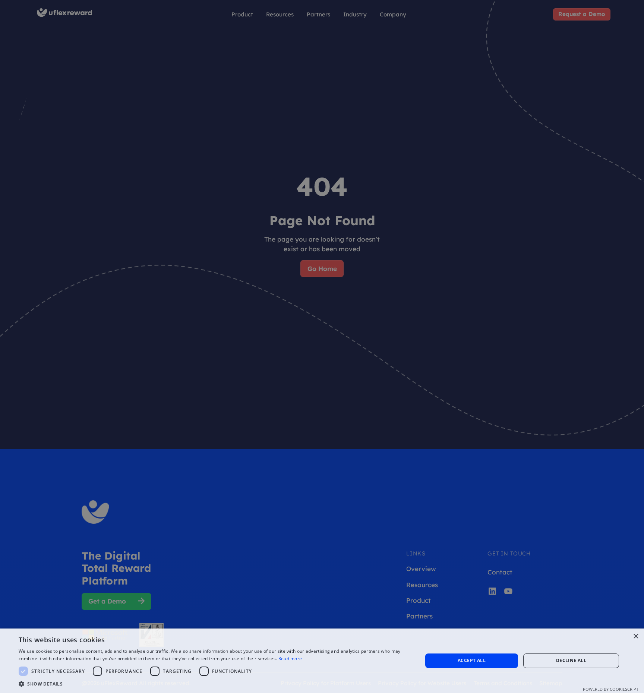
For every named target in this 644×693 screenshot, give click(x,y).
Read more (290, 658)
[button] (215, 683)
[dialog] (322, 346)
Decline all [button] (571, 660)
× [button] (635, 636)
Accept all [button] (472, 660)
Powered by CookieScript (610, 689)
